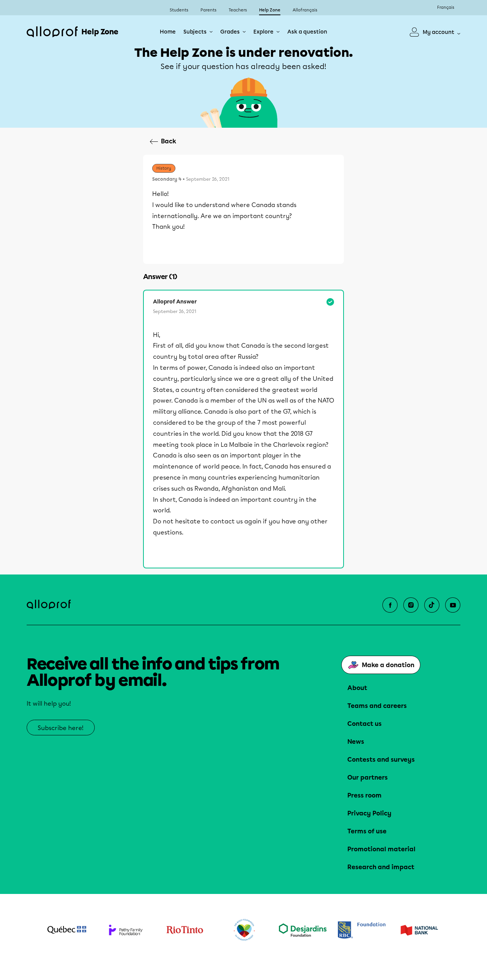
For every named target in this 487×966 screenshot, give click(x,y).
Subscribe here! (61, 728)
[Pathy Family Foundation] (126, 930)
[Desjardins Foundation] (302, 930)
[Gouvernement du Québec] (67, 930)
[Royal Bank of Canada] (361, 930)
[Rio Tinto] (184, 930)
